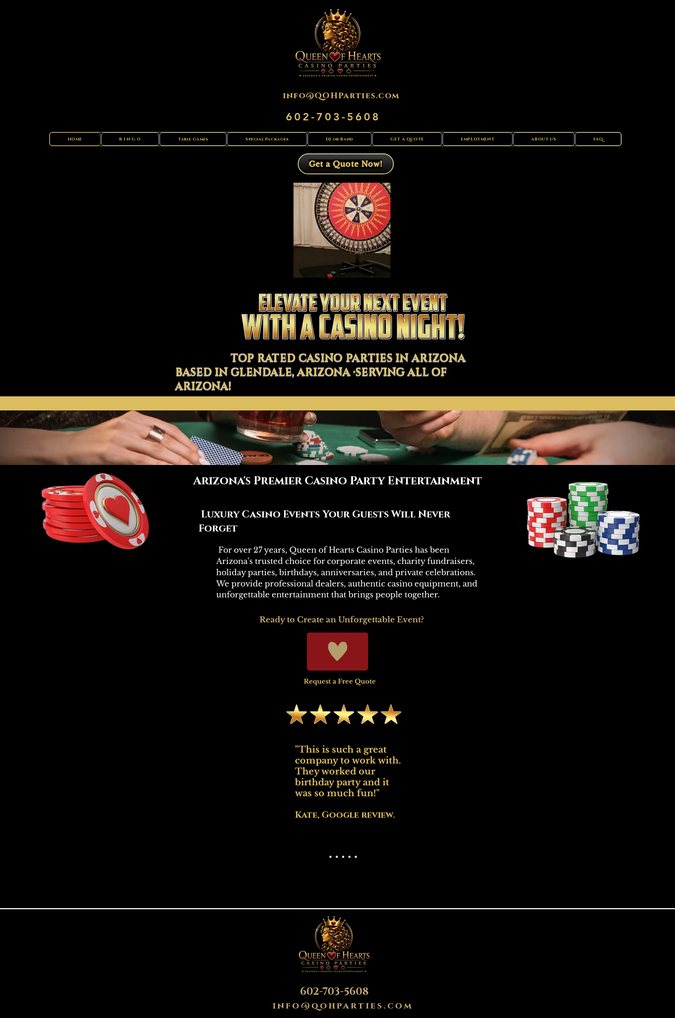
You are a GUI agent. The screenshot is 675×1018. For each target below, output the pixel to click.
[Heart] (337, 652)
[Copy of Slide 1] (330, 857)
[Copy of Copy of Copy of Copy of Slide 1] (349, 857)
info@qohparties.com (342, 1006)
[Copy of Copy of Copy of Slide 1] (343, 857)
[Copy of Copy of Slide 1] (337, 857)
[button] (405, 270)
